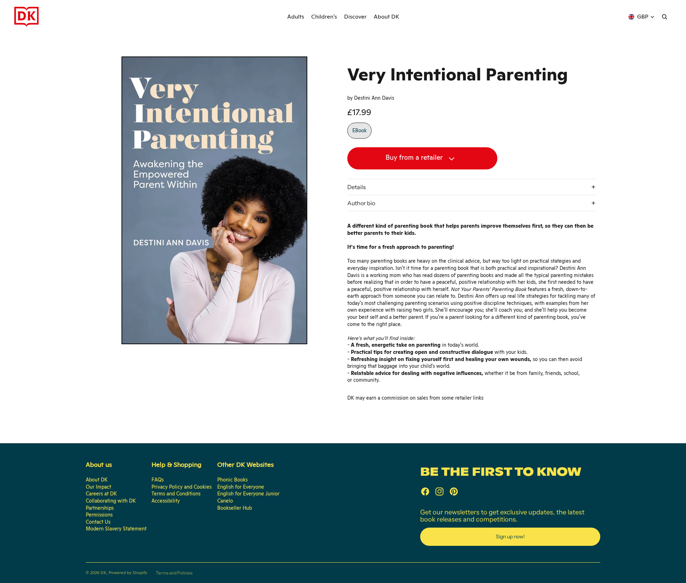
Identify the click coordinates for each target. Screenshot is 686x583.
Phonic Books (232, 479)
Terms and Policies (174, 572)
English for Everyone (240, 487)
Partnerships (100, 508)
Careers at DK (101, 493)
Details (356, 187)
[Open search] (664, 17)
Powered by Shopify (128, 572)
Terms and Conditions (175, 493)
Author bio (361, 203)
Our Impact (98, 487)
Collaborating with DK (111, 501)
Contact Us (98, 522)
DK (103, 572)
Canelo (225, 501)
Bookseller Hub (234, 508)
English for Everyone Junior (248, 493)
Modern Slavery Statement (116, 528)
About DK (97, 479)
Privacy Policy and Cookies (181, 487)
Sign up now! (510, 536)
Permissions (99, 515)
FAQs (157, 479)
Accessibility (165, 501)
